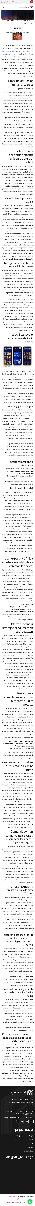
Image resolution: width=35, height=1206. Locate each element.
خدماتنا (31, 1143)
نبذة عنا (31, 1139)
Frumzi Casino (6, 51)
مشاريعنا (31, 1147)
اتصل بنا (17, 1139)
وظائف (18, 1135)
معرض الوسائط (29, 1150)
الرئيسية (29, 12)
